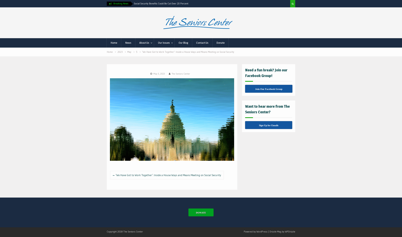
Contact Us (202, 42)
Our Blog (183, 42)
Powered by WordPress (255, 231)
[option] (162, 4)
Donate (220, 42)
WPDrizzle (290, 231)
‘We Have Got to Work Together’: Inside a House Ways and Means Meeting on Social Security (168, 175)
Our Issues (164, 42)
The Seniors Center (181, 73)
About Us (144, 42)
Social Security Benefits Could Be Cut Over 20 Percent (161, 3)
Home (114, 42)
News (128, 42)
